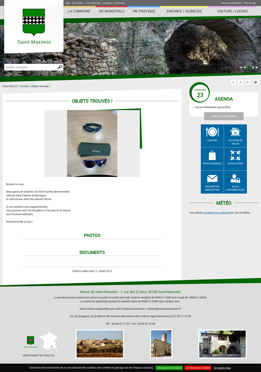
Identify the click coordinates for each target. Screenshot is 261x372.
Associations (235, 163)
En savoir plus (222, 368)
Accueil (24, 86)
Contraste (119, 2)
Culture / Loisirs (233, 11)
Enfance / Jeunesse (184, 11)
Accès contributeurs (235, 188)
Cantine (212, 140)
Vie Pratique (144, 11)
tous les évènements (224, 116)
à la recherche (93, 2)
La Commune (79, 11)
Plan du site (250, 2)
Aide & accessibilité (231, 2)
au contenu (78, 2)
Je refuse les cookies (198, 368)
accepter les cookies (215, 212)
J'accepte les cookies (169, 368)
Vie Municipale (112, 11)
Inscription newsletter (212, 188)
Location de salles (235, 142)
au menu (107, 2)
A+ (248, 82)
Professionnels (212, 163)
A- (233, 82)
